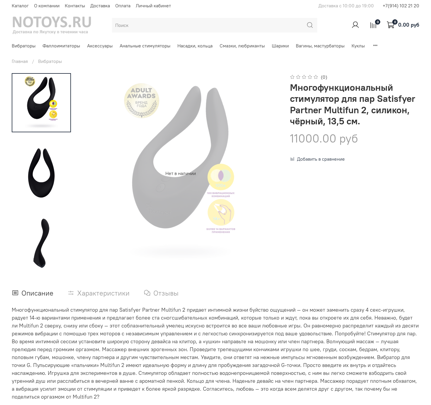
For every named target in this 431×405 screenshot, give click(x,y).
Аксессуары (100, 46)
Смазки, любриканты (242, 46)
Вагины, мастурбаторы (320, 46)
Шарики (280, 46)
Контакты (75, 5)
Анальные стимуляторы (145, 46)
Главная (20, 61)
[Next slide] (41, 266)
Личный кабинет (153, 5)
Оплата (122, 5)
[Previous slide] (92, 173)
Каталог (20, 5)
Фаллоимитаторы (61, 46)
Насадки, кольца (195, 46)
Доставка (100, 5)
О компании (47, 5)
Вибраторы (23, 46)
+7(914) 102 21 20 (401, 5)
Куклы (358, 46)
